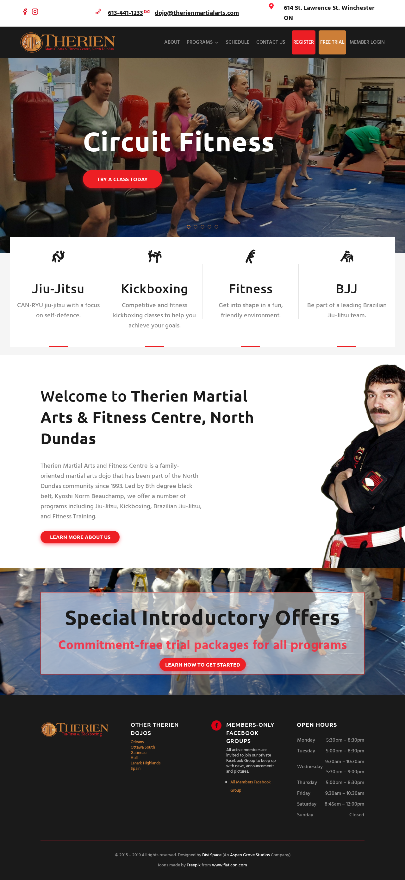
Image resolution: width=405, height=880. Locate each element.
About (172, 42)
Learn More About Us (80, 537)
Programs (200, 42)
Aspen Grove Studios (250, 855)
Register (303, 42)
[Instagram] (35, 13)
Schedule (237, 42)
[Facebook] (25, 13)
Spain (135, 768)
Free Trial (332, 42)
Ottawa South (143, 747)
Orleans (137, 742)
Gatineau (138, 753)
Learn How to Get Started (202, 664)
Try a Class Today (122, 179)
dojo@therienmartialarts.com (197, 13)
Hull (134, 758)
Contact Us (270, 42)
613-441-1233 (125, 13)
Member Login (367, 42)
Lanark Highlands (145, 763)
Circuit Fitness (179, 141)
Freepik (194, 865)
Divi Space (211, 855)
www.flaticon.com (229, 865)
